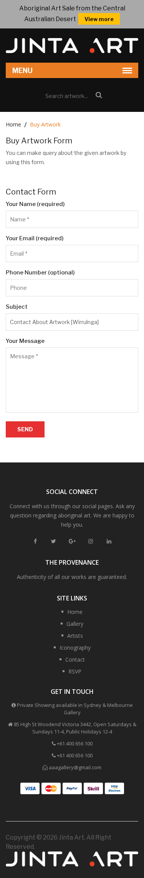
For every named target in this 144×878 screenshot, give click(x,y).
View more (99, 19)
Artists (75, 635)
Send (25, 429)
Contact (75, 659)
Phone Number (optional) (40, 272)
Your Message (25, 341)
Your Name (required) (35, 204)
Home (13, 124)
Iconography (75, 647)
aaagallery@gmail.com (75, 767)
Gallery (74, 623)
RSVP (74, 671)
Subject (17, 306)
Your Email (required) (35, 238)
